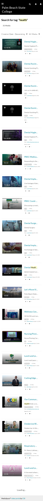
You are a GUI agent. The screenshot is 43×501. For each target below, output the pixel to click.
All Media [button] (33, 34)
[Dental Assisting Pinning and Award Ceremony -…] (12, 110)
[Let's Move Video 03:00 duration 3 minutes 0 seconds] (12, 292)
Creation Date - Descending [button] (13, 34)
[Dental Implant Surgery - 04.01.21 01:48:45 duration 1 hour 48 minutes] (12, 181)
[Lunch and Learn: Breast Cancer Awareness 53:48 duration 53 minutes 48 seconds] (12, 470)
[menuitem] (29, 4)
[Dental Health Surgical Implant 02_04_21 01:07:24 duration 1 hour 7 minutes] (12, 270)
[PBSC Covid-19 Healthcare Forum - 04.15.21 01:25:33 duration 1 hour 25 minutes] (12, 203)
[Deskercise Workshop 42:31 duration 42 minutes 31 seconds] (12, 426)
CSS (23, 498)
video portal (15, 498)
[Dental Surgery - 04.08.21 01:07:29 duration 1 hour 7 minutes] (12, 226)
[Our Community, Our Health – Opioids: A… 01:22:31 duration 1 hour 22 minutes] (12, 402)
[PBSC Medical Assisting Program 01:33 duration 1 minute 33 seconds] (12, 159)
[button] (3, 3)
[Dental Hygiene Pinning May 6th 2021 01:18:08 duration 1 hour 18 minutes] (12, 135)
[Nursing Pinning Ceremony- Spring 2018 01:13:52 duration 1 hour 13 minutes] (12, 336)
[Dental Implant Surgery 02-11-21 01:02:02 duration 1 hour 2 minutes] (12, 248)
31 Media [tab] (6, 25)
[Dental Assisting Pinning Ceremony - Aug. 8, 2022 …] (12, 88)
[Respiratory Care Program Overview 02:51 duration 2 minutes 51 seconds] (12, 448)
